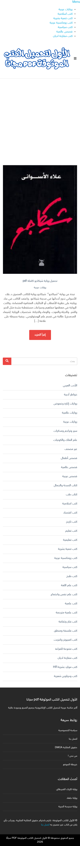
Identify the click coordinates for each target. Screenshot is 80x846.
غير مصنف (71, 449)
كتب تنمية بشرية (63, 18)
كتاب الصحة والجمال (65, 485)
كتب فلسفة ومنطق (65, 631)
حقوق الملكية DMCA (66, 747)
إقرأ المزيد (40, 335)
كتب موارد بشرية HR (65, 667)
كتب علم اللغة (69, 585)
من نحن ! (72, 756)
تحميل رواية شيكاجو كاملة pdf (40, 281)
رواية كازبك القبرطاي (66, 789)
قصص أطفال (69, 458)
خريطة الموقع (70, 764)
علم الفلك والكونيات (65, 440)
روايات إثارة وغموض (65, 404)
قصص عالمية (64, 32)
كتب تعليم (71, 531)
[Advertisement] (40, 118)
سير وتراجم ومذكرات (65, 431)
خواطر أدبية (70, 394)
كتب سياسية (65, 27)
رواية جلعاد (72, 798)
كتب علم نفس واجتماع (64, 594)
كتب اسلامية (65, 14)
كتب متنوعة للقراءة (66, 649)
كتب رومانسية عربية (61, 23)
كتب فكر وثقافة (68, 622)
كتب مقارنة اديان (63, 36)
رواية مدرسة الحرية (67, 806)
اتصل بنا (73, 739)
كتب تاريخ (71, 522)
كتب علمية (71, 603)
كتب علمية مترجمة (66, 612)
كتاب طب (71, 494)
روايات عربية (66, 9)
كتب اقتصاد (70, 513)
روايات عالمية (69, 413)
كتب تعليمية (70, 540)
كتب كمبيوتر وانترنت (65, 640)
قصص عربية (69, 476)
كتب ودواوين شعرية (65, 676)
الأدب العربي (70, 385)
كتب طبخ (71, 576)
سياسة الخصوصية (67, 730)
